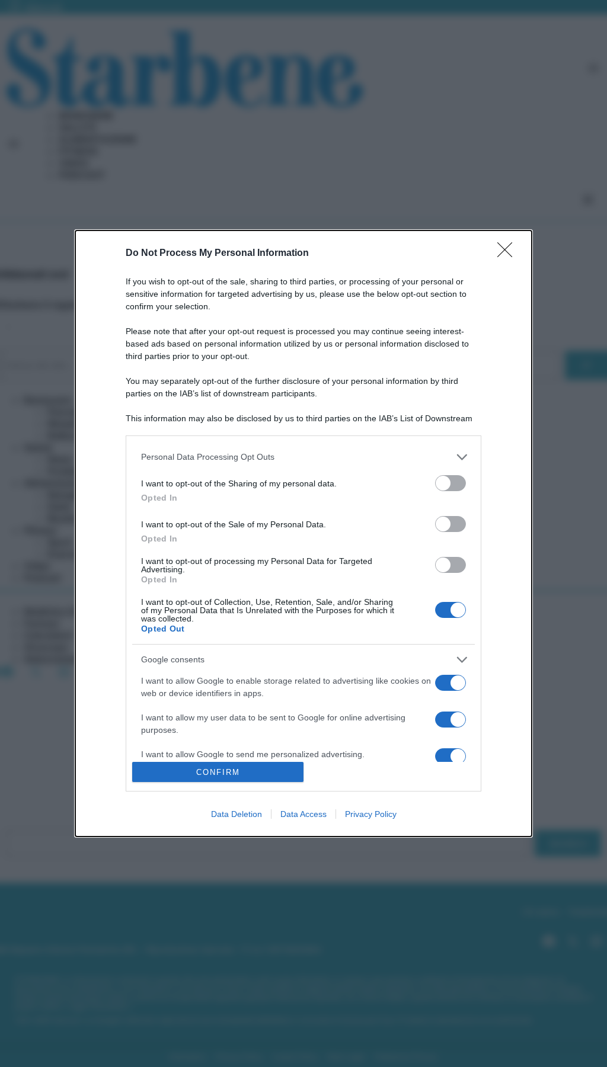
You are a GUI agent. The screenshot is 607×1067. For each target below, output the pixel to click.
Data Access (303, 814)
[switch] (450, 483)
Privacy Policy (371, 814)
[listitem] (303, 457)
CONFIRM (218, 772)
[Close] (508, 253)
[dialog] (303, 533)
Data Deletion (236, 814)
